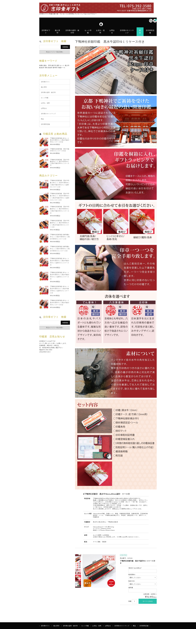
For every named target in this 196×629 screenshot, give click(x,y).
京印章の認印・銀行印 (72, 32)
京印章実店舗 (150, 32)
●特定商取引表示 (45, 352)
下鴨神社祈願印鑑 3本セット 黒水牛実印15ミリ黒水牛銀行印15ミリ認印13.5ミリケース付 (59, 262)
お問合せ (112, 32)
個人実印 (57, 32)
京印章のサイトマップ (127, 32)
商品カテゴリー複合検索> (54, 52)
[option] (78, 559)
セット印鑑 (88, 32)
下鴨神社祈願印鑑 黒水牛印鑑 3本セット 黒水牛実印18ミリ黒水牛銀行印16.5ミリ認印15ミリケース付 (60, 184)
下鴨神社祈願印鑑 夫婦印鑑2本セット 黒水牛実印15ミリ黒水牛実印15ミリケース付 (60, 237)
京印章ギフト (46, 32)
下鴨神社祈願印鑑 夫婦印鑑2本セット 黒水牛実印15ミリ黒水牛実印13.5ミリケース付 (60, 249)
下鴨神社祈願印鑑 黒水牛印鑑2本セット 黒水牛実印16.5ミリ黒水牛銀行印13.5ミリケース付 (59, 224)
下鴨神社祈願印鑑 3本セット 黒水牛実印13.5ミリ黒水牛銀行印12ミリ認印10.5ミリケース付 (59, 290)
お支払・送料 (100, 32)
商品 (140, 32)
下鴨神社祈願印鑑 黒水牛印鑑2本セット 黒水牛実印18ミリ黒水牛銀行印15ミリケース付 (59, 210)
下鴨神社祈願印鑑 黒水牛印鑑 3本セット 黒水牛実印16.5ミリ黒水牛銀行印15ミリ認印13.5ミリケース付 (59, 197)
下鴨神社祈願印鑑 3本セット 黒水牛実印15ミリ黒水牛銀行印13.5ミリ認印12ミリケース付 (59, 276)
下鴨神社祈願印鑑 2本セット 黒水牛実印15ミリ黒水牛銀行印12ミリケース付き (59, 140)
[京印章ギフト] (96, 11)
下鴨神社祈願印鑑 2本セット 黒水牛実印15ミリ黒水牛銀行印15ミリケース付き (59, 303)
